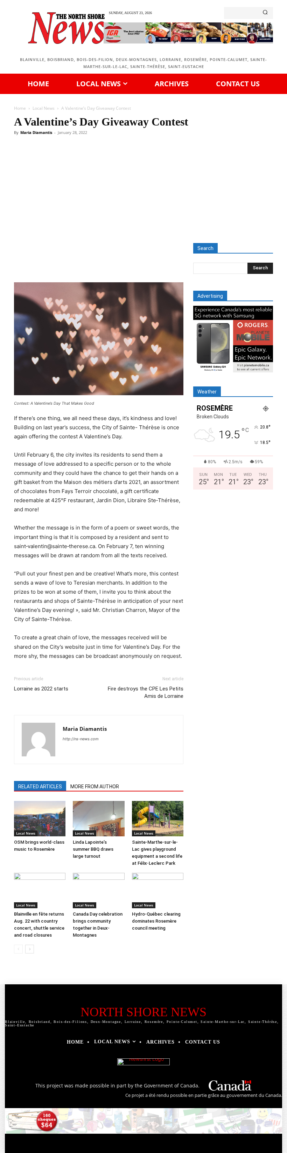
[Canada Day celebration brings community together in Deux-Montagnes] (98, 890)
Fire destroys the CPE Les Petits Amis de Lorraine (145, 692)
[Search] (265, 13)
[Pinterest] (95, 262)
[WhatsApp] (111, 262)
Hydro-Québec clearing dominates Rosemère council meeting (156, 921)
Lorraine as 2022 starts (41, 689)
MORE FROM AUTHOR (94, 786)
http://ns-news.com (81, 738)
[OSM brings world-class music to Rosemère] (39, 818)
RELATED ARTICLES (40, 786)
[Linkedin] (127, 262)
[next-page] (29, 949)
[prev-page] (18, 949)
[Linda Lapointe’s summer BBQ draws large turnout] (98, 818)
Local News (44, 108)
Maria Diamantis (36, 132)
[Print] (159, 262)
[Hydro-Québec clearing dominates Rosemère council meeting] (157, 890)
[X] (78, 262)
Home (20, 108)
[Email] (143, 262)
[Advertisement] (143, 190)
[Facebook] (62, 262)
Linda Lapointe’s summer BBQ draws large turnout (93, 849)
